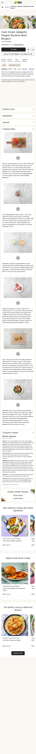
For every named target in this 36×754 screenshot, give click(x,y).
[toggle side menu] (2, 2)
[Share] (33, 49)
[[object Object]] (28, 49)
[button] (18, 115)
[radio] (2, 44)
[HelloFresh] (18, 2)
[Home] (2, 7)
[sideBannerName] (18, 94)
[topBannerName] (18, 13)
